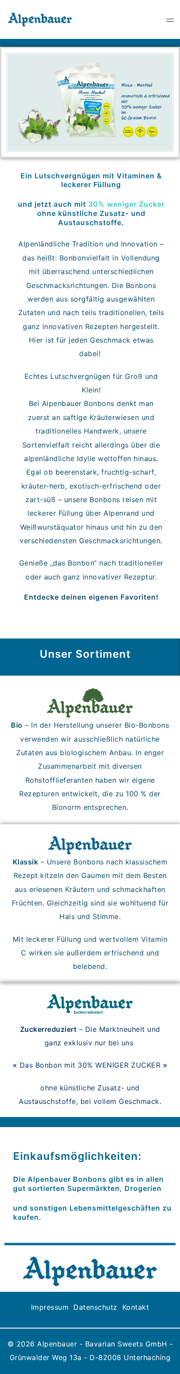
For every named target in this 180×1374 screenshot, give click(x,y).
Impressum (50, 1307)
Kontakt (135, 1307)
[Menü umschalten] (169, 19)
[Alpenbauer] (40, 18)
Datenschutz (96, 1307)
